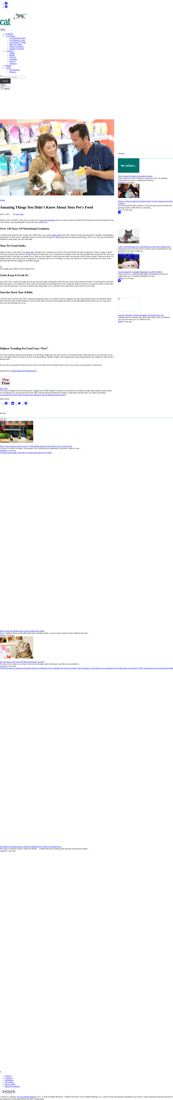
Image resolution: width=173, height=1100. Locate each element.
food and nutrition (47, 395)
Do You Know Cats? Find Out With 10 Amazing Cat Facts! (22, 662)
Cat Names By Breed (17, 38)
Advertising (9, 1080)
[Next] (4, 419)
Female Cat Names (16, 47)
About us (8, 1076)
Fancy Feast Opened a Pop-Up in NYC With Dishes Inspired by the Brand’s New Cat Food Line (36, 446)
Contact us (9, 1078)
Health (11, 55)
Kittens (12, 53)
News (120, 210)
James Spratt (56, 235)
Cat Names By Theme (17, 42)
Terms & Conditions (12, 1086)
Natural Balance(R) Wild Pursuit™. (24, 371)
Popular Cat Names (16, 49)
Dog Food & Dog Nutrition (19, 395)
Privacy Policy (10, 1084)
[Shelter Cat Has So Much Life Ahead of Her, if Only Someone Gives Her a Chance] (128, 197)
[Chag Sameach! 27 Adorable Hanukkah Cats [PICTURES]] (128, 268)
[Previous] (1, 419)
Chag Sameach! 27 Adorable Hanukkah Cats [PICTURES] (140, 272)
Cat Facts (10, 51)
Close (3, 85)
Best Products (14, 70)
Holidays (121, 278)
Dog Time (20, 214)
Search (5, 81)
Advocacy (13, 63)
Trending (8, 66)
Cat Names (11, 36)
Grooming (13, 59)
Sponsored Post (60, 395)
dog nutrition (35, 395)
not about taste (28, 252)
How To (12, 61)
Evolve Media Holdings (27, 1097)
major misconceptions (47, 220)
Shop (8, 68)
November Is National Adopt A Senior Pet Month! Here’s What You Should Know (30, 847)
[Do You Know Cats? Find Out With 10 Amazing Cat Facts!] (16, 658)
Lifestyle (12, 57)
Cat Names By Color (17, 40)
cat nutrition (4, 395)
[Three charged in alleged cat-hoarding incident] (128, 172)
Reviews (12, 72)
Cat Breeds (9, 34)
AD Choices (9, 1082)
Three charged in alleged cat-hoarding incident (135, 176)
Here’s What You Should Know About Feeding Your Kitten (22, 631)
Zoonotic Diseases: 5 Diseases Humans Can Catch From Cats (141, 315)
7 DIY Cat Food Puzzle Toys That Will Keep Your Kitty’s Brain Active (144, 247)
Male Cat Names (15, 44)
